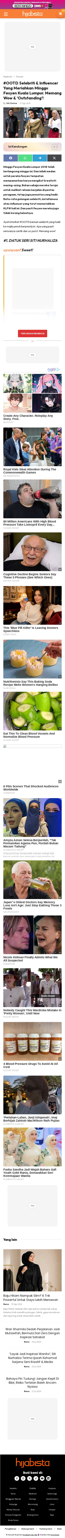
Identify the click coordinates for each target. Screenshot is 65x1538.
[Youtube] (42, 1478)
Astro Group (55, 1535)
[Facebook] (16, 1478)
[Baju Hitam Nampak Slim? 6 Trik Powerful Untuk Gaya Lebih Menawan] (32, 1270)
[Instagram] (23, 1478)
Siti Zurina (11, 103)
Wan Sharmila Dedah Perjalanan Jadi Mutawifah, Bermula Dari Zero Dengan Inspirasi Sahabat (32, 1333)
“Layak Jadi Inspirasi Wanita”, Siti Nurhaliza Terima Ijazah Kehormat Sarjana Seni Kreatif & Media (32, 1358)
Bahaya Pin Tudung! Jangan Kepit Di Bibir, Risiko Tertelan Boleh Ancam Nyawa (32, 1383)
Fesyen (19, 76)
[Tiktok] (36, 1478)
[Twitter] (29, 1478)
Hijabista (7, 76)
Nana (6, 1304)
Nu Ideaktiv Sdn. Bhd (30, 1535)
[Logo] (32, 14)
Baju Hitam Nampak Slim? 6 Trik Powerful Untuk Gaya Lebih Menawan (30, 1298)
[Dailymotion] (48, 1478)
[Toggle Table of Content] (53, 147)
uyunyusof (12, 250)
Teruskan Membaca (32, 333)
